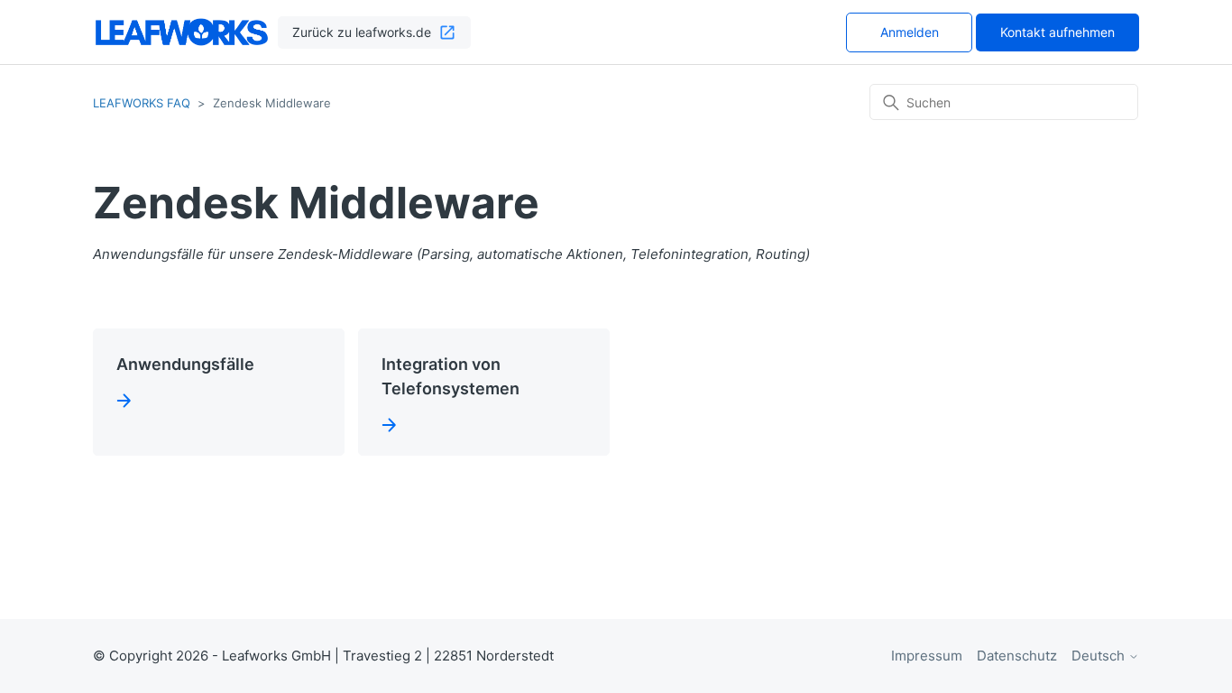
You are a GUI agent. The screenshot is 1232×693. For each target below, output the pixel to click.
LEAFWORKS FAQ (141, 103)
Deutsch (1099, 655)
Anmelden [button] (909, 32)
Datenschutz (1017, 655)
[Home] (182, 32)
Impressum (926, 655)
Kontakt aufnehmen (1057, 32)
